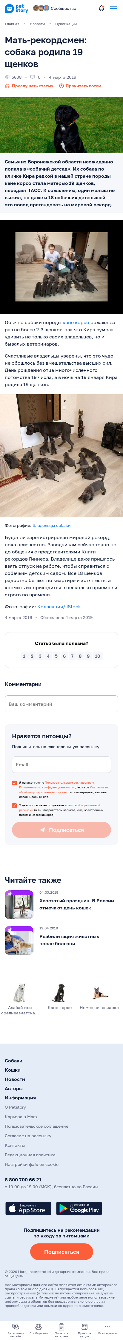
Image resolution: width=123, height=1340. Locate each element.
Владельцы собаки (52, 525)
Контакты (15, 1145)
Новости (15, 1079)
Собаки (13, 1061)
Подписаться (61, 1251)
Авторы (14, 1088)
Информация (20, 1098)
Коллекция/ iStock (59, 606)
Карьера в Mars (21, 1116)
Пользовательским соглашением (69, 782)
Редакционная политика (30, 1154)
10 (97, 656)
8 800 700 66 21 (23, 1180)
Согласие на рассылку (28, 1135)
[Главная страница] (16, 12)
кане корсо (76, 322)
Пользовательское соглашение (36, 1126)
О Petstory (15, 1107)
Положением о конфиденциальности (46, 787)
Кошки (13, 1070)
